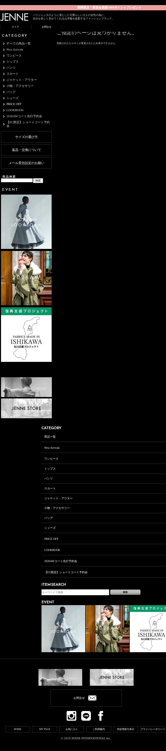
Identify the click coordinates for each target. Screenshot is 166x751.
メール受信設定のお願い (26, 163)
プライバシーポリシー (153, 729)
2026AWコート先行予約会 (60, 561)
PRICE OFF (13, 104)
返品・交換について (26, 150)
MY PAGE (44, 729)
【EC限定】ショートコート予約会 (66, 572)
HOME (17, 729)
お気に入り (72, 729)
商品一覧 (50, 436)
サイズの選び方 (26, 137)
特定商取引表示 (125, 729)
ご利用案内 (99, 729)
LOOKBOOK (52, 550)
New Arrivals (52, 447)
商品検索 (9, 176)
